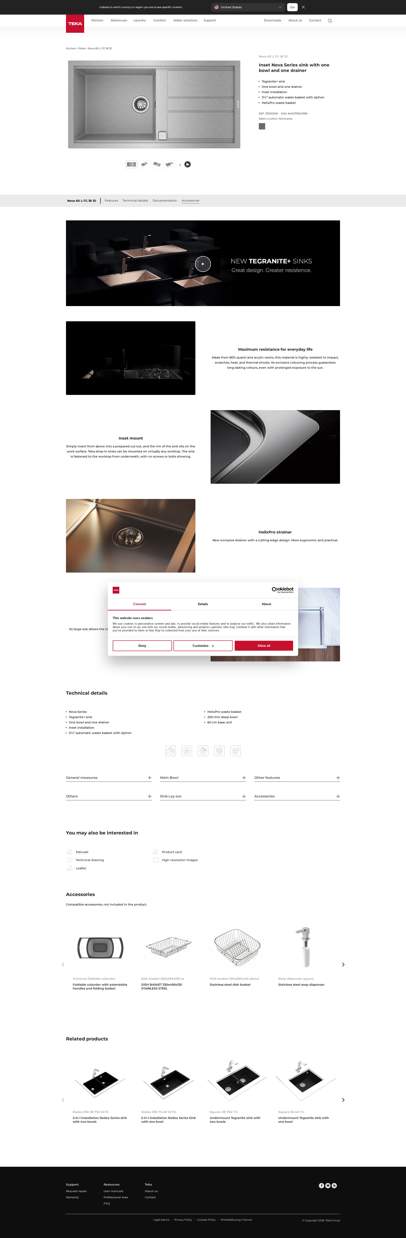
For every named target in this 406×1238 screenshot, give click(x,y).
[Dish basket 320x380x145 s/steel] (237, 947)
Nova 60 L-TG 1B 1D (81, 201)
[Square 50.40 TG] (305, 1081)
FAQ (107, 1203)
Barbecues (119, 20)
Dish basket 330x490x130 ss (162, 979)
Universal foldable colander (94, 979)
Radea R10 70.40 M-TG (158, 1112)
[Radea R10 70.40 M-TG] (168, 1081)
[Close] (303, 7)
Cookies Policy (206, 1219)
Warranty (72, 1197)
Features (111, 200)
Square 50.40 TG (291, 1112)
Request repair (76, 1191)
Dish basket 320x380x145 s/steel (234, 979)
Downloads (272, 20)
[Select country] (338, 20)
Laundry (139, 20)
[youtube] (328, 1185)
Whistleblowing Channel (236, 1219)
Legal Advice (161, 1219)
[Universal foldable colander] (100, 947)
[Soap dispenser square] (305, 947)
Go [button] (292, 7)
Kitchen (97, 20)
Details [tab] (203, 604)
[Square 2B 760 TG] (237, 1081)
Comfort (159, 20)
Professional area (116, 1197)
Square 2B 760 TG (224, 1112)
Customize (200, 645)
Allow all (264, 645)
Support (210, 20)
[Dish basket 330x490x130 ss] (168, 947)
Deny (142, 645)
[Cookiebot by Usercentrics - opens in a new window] (275, 590)
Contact (315, 20)
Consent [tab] (139, 604)
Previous (63, 964)
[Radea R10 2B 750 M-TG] (100, 1081)
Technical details (135, 200)
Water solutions (185, 20)
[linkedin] (334, 1185)
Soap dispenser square (296, 979)
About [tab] (266, 604)
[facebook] (321, 1185)
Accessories (190, 200)
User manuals (113, 1191)
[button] (248, 7)
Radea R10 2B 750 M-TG (91, 1112)
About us (295, 20)
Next (180, 164)
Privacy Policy (183, 1219)
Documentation (165, 200)
